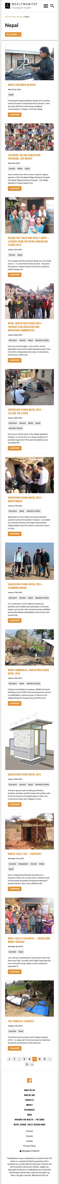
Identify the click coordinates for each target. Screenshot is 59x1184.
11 (27, 1064)
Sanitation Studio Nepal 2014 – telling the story (25, 411)
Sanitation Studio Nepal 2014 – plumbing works (25, 586)
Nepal (20, 17)
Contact (29, 1131)
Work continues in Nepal (22, 85)
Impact (29, 1104)
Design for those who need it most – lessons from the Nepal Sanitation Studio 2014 (28, 241)
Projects (29, 1099)
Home (7, 17)
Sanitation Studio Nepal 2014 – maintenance (25, 499)
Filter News (11, 34)
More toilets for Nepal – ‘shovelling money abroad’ (29, 940)
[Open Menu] (52, 6)
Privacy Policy (29, 1146)
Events (29, 1141)
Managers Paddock (30, 1151)
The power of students (21, 1021)
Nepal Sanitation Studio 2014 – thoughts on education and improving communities (25, 326)
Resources (29, 1109)
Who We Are (29, 1095)
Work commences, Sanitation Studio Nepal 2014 (28, 671)
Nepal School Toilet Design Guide (29, 1124)
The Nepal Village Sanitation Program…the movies (24, 156)
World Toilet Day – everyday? (25, 854)
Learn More (14, 114)
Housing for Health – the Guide (29, 1119)
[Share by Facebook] (29, 1080)
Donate (29, 1136)
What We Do (29, 1090)
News (14, 17)
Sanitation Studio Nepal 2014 (24, 774)
